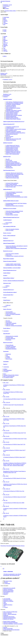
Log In (10, 4)
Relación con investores (7, 342)
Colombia (5, 23)
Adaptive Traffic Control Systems (13, 263)
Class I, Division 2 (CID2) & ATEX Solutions (16, 129)
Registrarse (5, 4)
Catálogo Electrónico (7, 604)
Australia (5, 36)
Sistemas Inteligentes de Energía (13, 195)
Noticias (5, 603)
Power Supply (9, 222)
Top (2, 633)
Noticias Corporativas (8, 589)
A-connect (5, 607)
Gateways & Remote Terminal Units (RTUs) (15, 132)
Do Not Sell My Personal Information (11, 629)
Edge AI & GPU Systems (11, 161)
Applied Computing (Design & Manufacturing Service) (13, 121)
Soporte (5, 306)
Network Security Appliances (12, 175)
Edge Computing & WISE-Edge (9, 226)
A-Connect (5, 371)
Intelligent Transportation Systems (13, 165)
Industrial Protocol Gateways (12, 150)
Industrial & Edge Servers (8, 240)
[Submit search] (10, 77)
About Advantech (6, 333)
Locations (8, 357)
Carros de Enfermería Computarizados (14, 192)
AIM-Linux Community (11, 323)
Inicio (4, 373)
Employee (5, 364)
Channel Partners (6, 300)
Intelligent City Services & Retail (9, 208)
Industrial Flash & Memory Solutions (14, 115)
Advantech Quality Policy (8, 294)
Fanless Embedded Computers (12, 111)
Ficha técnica (3, 545)
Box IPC (8, 159)
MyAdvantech (6, 6)
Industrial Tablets (9, 204)
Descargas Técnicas (20, 545)
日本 (4, 41)
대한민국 (5, 42)
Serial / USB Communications (12, 153)
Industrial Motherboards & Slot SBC (14, 164)
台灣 (4, 46)
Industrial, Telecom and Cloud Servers (14, 172)
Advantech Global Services (8, 289)
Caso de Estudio (6, 598)
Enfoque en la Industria (8, 601)
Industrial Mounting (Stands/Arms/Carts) (11, 217)
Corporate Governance (11, 346)
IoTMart (5, 369)
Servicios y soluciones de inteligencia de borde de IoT (13, 280)
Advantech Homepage (5, 1)
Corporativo (5, 330)
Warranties (8, 315)
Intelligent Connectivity (7, 142)
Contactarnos (6, 366)
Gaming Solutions (6, 272)
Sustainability (6, 361)
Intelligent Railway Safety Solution (13, 265)
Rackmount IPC (9, 167)
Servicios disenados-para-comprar (10, 292)
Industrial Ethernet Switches (12, 147)
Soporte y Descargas (7, 309)
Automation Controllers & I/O (12, 126)
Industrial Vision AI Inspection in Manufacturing (16, 248)
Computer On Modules (11, 105)
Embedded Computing (7, 99)
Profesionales (5, 351)
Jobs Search (5, 592)
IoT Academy (9, 322)
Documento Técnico (7, 599)
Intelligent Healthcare (7, 189)
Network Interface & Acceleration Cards (14, 174)
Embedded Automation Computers (13, 131)
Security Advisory (6, 328)
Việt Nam (5, 51)
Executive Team (9, 337)
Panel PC (8, 135)
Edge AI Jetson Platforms (11, 184)
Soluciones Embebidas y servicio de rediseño (11, 267)
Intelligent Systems (6, 156)
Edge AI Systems (9, 230)
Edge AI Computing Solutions (12, 229)
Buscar (4, 7)
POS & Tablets (9, 213)
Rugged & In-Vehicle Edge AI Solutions (14, 205)
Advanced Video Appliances (12, 183)
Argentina (6, 8)
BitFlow (8, 285)
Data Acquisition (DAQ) (11, 130)
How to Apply (9, 358)
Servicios (5, 287)
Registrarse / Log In (7, 79)
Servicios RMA (9, 311)
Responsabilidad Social (8, 591)
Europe (4, 29)
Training (8, 356)
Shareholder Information (11, 348)
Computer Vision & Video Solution (10, 375)
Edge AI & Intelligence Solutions (13, 108)
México (5, 19)
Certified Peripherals (7, 219)
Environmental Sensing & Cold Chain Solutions (16, 203)
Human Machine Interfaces (12, 134)
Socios (4, 297)
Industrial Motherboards (11, 116)
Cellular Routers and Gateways (12, 145)
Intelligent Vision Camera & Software (14, 185)
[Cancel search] (12, 77)
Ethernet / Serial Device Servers (13, 146)
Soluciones (5, 223)
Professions (8, 354)
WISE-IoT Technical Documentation (14, 325)
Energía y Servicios (7, 232)
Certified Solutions (10, 127)
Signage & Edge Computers (12, 214)
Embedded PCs (9, 109)
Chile (4, 22)
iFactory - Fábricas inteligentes (9, 235)
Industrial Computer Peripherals (13, 162)
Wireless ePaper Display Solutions (13, 118)
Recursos (8, 320)
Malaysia (5, 44)
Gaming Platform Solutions (12, 112)
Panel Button (3, 74)
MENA (5, 56)
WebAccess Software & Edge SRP (13, 138)
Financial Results (9, 345)
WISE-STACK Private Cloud (12, 177)
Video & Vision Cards (10, 186)
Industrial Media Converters (12, 149)
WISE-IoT (8, 305)
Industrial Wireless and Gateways (13, 151)
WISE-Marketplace (7, 370)
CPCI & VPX (9, 160)
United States (6, 17)
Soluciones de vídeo (7, 283)
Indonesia (5, 40)
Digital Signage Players (11, 106)
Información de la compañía (12, 336)
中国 (4, 37)
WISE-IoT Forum (10, 324)
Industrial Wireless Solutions (12, 117)
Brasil (4, 18)
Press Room (8, 339)
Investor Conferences (10, 347)
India (4, 39)
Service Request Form (10, 313)
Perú (4, 24)
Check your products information (13, 314)
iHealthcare (5, 238)
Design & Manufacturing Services (9, 270)
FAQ (4, 606)
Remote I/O (8, 137)
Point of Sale (8, 254)
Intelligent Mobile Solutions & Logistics (10, 200)
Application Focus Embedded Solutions (14, 103)
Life (7, 355)
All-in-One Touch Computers (12, 253)
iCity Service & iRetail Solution (13, 212)
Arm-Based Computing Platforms (13, 104)
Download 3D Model (11, 545)
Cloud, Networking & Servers (9, 170)
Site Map (5, 627)
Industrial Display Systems (11, 114)
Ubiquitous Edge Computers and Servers (15, 256)
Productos (5, 96)
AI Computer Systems (8, 377)
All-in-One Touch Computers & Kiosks (14, 211)
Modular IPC (9, 166)
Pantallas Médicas (10, 194)
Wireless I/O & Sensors (11, 140)
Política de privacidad (8, 628)
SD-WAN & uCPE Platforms (12, 176)
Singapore (5, 45)
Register (2, 73)
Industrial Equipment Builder (9, 243)
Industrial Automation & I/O (8, 124)
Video (4, 602)
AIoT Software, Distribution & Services (14, 101)
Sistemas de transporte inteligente (9, 261)
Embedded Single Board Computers (13, 110)
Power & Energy (9, 136)
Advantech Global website (10, 10)
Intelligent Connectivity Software (13, 152)
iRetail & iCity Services (7, 250)
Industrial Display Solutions (8, 278)
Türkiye (5, 49)
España (4, 31)
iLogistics (5, 275)
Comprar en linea (8, 581)
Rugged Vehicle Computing (8, 258)
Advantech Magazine (10, 338)
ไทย (4, 48)
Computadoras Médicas (11, 193)
